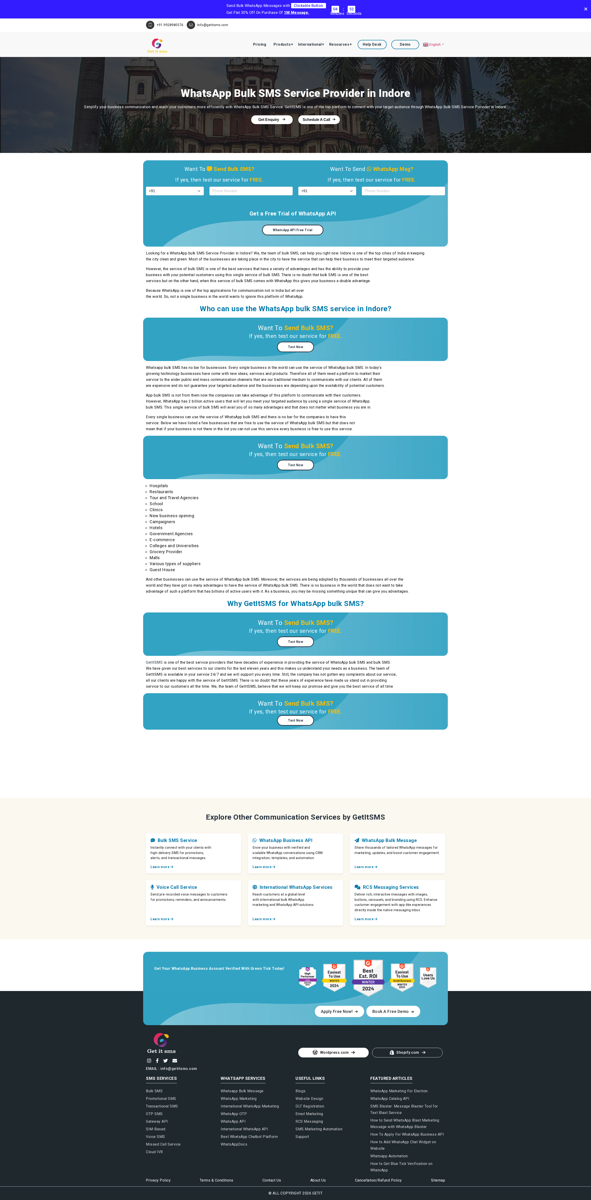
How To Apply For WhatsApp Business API (407, 1134)
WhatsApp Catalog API (389, 1098)
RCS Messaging (309, 1121)
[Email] (174, 1060)
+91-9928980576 (170, 25)
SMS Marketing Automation (319, 1129)
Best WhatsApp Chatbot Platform (249, 1136)
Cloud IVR (154, 1152)
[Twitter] (165, 1060)
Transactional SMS (162, 1106)
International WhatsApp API (244, 1129)
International (310, 44)
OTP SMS (154, 1114)
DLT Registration (310, 1106)
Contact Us (271, 1180)
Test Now (295, 347)
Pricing (259, 44)
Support (302, 1136)
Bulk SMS (154, 1091)
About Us (318, 1180)
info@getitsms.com (178, 1068)
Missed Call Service (163, 1144)
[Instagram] (148, 1060)
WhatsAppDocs (234, 1144)
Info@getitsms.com (212, 25)
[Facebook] (157, 1060)
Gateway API (157, 1121)
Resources (339, 44)
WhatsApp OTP (234, 1114)
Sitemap (438, 1180)
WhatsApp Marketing (238, 1098)
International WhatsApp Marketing (250, 1106)
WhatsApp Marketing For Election (399, 1091)
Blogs (301, 1091)
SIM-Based (156, 1129)
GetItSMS (154, 662)
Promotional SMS (161, 1098)
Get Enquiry (269, 120)
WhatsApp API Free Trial (293, 230)
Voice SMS (155, 1136)
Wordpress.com (334, 1052)
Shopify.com (407, 1052)
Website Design (309, 1098)
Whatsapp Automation (389, 1156)
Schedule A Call (316, 120)
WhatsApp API (233, 1121)
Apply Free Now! (337, 1011)
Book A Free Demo (391, 1011)
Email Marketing (309, 1114)
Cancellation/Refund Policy (378, 1180)
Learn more (160, 867)
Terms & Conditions (216, 1180)
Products (282, 44)
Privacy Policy (158, 1180)
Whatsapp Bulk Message (242, 1091)
